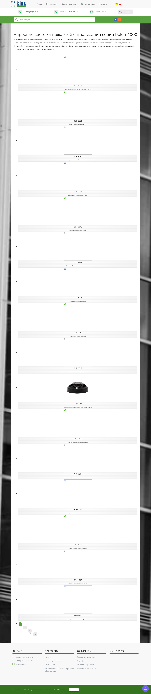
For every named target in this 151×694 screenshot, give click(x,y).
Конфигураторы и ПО (85, 665)
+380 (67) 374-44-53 (69, 12)
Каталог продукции (69, 4)
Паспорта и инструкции (86, 657)
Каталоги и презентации (86, 668)
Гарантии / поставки (53, 661)
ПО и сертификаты (88, 4)
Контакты (103, 4)
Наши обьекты (50, 665)
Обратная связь (125, 12)
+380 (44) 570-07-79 (33, 12)
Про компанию (51, 4)
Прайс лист (73, 690)
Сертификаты (82, 661)
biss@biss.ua (101, 12)
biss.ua (62, 690)
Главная (40, 4)
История (48, 657)
